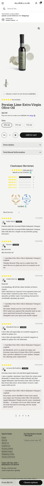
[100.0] (26, 198)
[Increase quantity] (15, 135)
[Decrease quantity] (4, 135)
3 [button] (22, 416)
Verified (21, 206)
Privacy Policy (7, 448)
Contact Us (6, 446)
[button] (40, 3)
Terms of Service (8, 457)
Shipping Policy (8, 454)
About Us (5, 443)
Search (4, 440)
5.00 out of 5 (27, 170)
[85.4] (16, 198)
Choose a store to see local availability (21, 94)
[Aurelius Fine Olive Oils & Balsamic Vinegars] (22, 3)
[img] (6, 218)
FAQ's (4, 437)
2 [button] (19, 416)
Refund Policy (7, 451)
